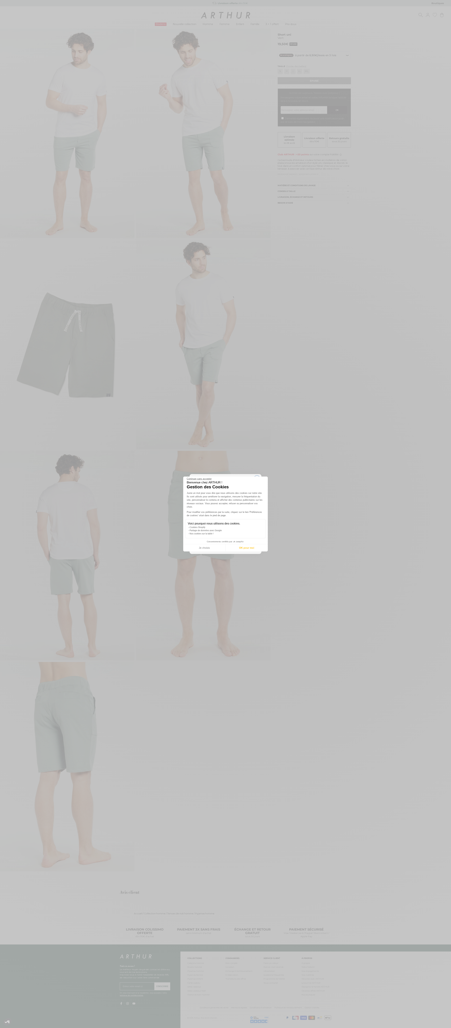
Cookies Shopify (197, 527)
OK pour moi (246, 547)
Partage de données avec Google (206, 530)
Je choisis (204, 547)
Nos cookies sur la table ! (202, 533)
